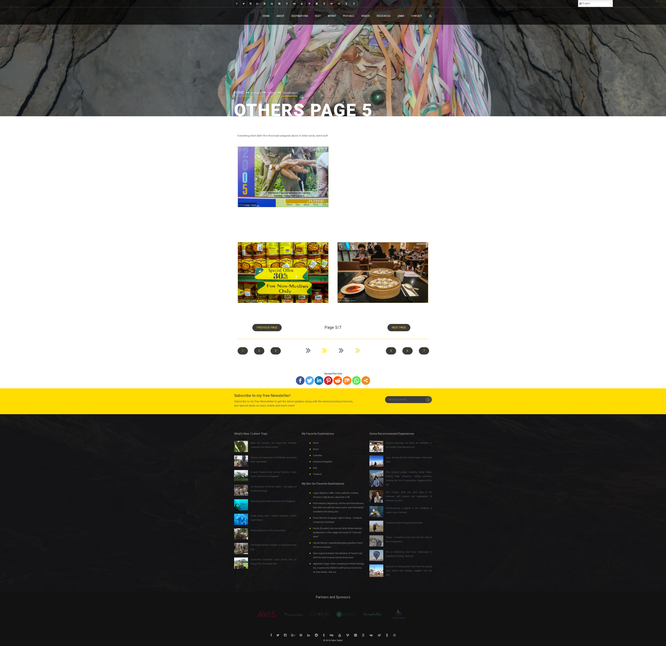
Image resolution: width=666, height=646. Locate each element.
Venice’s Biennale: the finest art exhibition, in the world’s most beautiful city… (409, 445)
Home (266, 16)
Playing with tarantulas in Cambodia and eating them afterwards (274, 459)
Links (401, 16)
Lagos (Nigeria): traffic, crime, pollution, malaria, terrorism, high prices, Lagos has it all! (336, 495)
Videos (365, 16)
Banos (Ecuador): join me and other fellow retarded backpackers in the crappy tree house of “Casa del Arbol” (337, 532)
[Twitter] (309, 380)
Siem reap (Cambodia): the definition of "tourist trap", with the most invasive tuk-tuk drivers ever (338, 555)
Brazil (316, 449)
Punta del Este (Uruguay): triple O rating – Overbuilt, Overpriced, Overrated (337, 520)
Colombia (317, 455)
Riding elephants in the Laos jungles (268, 530)
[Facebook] (300, 380)
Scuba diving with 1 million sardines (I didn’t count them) (274, 518)
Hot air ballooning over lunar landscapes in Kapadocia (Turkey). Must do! (409, 554)
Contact (416, 16)
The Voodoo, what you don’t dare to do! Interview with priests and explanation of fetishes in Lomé (409, 496)
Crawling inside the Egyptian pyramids (404, 523)
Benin (316, 443)
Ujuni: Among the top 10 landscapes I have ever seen (409, 459)
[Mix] (347, 380)
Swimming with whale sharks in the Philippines (273, 501)
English (586, 3)
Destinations (299, 16)
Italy (315, 468)
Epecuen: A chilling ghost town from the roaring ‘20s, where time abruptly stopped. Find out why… (409, 570)
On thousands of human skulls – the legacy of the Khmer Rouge (274, 488)
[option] (267, 614)
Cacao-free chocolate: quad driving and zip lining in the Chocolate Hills (274, 561)
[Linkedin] (319, 380)
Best (318, 16)
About (280, 16)
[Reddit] (337, 380)
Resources (384, 16)
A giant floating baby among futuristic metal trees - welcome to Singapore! (274, 474)
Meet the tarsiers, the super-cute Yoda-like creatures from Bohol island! (274, 445)
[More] (365, 380)
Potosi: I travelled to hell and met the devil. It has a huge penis (409, 539)
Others (272, 93)
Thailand (317, 474)
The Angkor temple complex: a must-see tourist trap (274, 547)
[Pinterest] (328, 380)
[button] (267, 327)
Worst (332, 16)
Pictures (348, 16)
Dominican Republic (322, 462)
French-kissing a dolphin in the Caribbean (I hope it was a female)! (409, 510)
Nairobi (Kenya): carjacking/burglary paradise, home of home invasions (337, 545)
